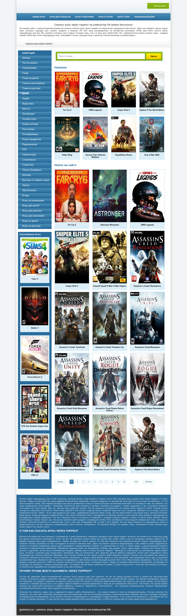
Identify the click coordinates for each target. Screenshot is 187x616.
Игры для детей (30, 205)
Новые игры (39, 17)
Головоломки (29, 68)
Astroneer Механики (109, 225)
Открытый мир (30, 124)
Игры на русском (31, 226)
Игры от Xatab (105, 17)
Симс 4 (35, 279)
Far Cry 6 (67, 110)
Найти (154, 56)
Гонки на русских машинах (29, 89)
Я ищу (25, 195)
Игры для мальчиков (33, 216)
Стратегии (27, 165)
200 (136, 482)
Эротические (29, 190)
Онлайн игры (29, 119)
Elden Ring (67, 155)
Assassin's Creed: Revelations (147, 286)
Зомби (25, 98)
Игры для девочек (32, 210)
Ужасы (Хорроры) (31, 170)
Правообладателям (144, 17)
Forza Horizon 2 (35, 377)
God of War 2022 (151, 155)
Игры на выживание (33, 200)
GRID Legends (95, 110)
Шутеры (26, 175)
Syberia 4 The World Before (151, 110)
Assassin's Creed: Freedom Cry (109, 347)
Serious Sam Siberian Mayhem (95, 156)
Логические (28, 114)
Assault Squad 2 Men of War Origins (109, 286)
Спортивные (29, 159)
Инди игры (28, 103)
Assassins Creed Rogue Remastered (147, 408)
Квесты (26, 108)
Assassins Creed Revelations (72, 469)
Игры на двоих (30, 221)
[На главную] (93, 6)
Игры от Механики (84, 17)
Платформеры (30, 134)
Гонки (25, 73)
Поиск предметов (31, 139)
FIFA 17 (34, 475)
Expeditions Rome (123, 155)
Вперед (149, 482)
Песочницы (28, 129)
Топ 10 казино (29, 63)
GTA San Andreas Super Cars (34, 426)
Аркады (26, 58)
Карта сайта (123, 17)
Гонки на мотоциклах (33, 83)
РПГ (24, 149)
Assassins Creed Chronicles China (109, 469)
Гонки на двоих (30, 78)
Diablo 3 (35, 328)
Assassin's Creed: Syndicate (72, 347)
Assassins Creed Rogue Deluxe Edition (110, 409)
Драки (25, 93)
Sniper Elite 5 (123, 110)
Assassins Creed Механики (147, 347)
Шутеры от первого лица (35, 180)
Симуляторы (29, 154)
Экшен (26, 185)
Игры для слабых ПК (60, 17)
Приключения (29, 144)
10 (124, 482)
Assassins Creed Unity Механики (72, 408)
